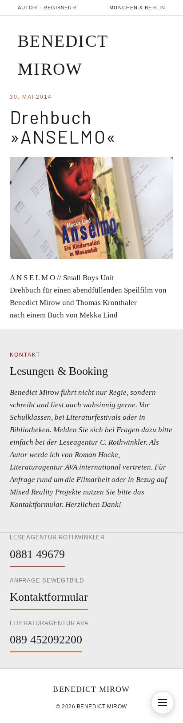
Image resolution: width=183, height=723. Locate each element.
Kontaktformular (49, 596)
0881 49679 (37, 554)
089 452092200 (46, 639)
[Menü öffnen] (162, 702)
